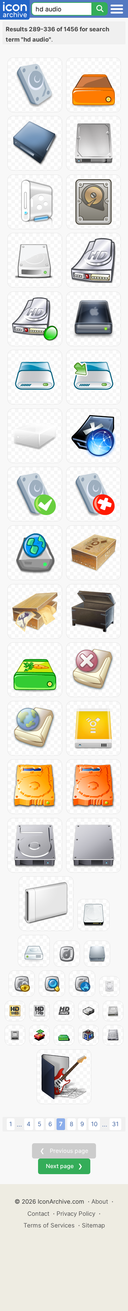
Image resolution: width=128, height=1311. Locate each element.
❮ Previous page (64, 1150)
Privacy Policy (76, 1213)
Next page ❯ (64, 1166)
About (99, 1201)
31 (115, 1124)
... (19, 1124)
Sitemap (93, 1225)
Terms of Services (49, 1225)
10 (94, 1124)
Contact (38, 1213)
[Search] (99, 9)
